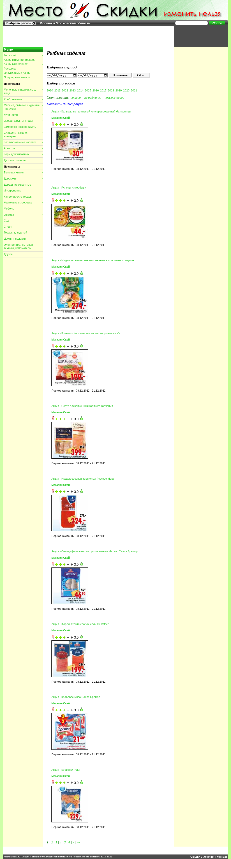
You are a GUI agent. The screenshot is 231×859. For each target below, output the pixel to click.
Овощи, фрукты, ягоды (23, 120)
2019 (119, 90)
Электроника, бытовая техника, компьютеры (18, 246)
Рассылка (10, 68)
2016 (95, 90)
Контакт (222, 856)
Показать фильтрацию (65, 104)
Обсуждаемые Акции (17, 73)
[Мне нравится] (81, 124)
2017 (103, 90)
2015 (88, 90)
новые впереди (114, 97)
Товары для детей (15, 232)
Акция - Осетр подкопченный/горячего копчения (82, 406)
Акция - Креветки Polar (65, 769)
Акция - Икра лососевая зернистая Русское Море (83, 478)
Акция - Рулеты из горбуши (68, 187)
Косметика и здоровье (23, 202)
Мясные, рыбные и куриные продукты (23, 107)
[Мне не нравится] (53, 124)
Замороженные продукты (23, 126)
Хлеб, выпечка (23, 99)
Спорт (8, 226)
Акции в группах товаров (23, 59)
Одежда (23, 214)
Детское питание (15, 160)
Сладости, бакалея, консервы (23, 134)
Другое (8, 254)
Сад (6, 220)
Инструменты (12, 190)
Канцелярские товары (18, 196)
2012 (65, 90)
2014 (80, 90)
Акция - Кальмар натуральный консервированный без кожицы (91, 111)
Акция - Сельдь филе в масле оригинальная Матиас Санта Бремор (94, 551)
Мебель (9, 208)
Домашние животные (17, 184)
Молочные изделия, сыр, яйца (23, 91)
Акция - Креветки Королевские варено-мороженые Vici (86, 333)
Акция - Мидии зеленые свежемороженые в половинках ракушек (92, 260)
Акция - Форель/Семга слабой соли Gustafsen (80, 624)
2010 (50, 90)
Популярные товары (17, 77)
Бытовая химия (23, 172)
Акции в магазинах (23, 64)
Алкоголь (23, 148)
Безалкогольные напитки (23, 142)
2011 (57, 90)
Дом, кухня (23, 178)
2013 (72, 90)
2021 (134, 90)
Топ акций (23, 55)
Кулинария (23, 114)
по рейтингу (92, 97)
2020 (126, 90)
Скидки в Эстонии (202, 856)
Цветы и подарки (15, 238)
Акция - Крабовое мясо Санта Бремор (75, 697)
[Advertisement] (199, 36)
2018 (111, 90)
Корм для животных (23, 154)
